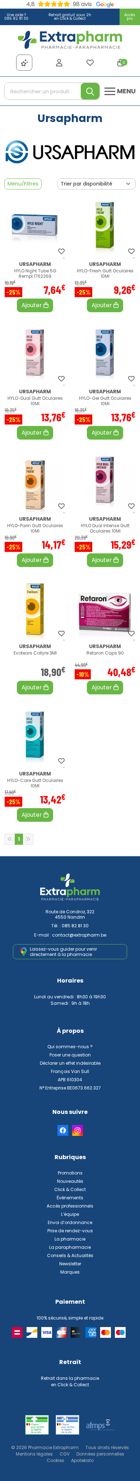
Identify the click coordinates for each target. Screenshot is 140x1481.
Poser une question (70, 1055)
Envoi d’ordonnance (70, 1222)
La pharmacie (70, 1239)
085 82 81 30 (75, 926)
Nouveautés (70, 1181)
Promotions (70, 1173)
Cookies (55, 1460)
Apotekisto (82, 1460)
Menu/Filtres (23, 183)
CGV (65, 1454)
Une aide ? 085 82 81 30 (16, 16)
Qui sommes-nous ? (70, 1047)
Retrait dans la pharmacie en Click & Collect (70, 1381)
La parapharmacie (70, 1247)
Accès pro (129, 16)
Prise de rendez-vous (70, 1231)
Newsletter (70, 1264)
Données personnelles (100, 1454)
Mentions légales (34, 1454)
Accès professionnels (70, 1206)
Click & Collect (70, 1189)
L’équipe (70, 1214)
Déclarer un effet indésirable (70, 1063)
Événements (70, 1198)
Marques (70, 1272)
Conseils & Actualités (70, 1255)
